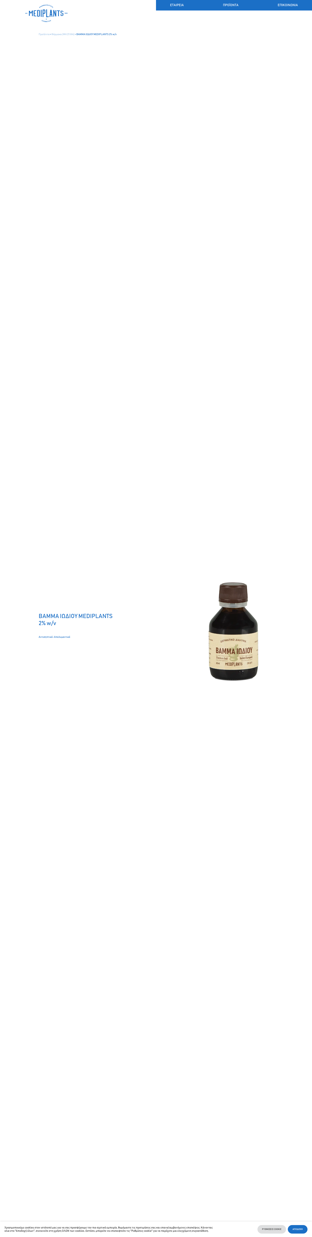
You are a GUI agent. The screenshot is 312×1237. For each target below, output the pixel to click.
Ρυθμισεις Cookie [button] (271, 1229)
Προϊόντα (44, 34)
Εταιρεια (177, 5)
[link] (90, 13)
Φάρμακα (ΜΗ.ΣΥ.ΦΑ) (63, 34)
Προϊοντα (231, 5)
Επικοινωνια (288, 5)
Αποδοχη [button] (297, 1229)
